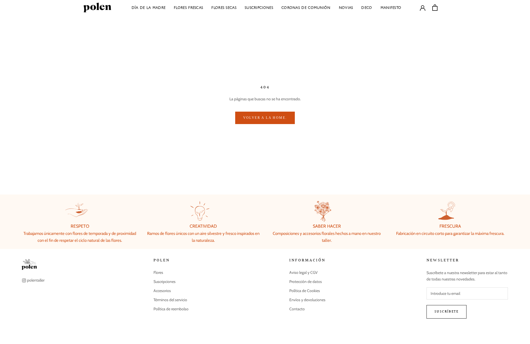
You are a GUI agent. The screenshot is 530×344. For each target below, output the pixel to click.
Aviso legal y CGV (303, 272)
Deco (366, 7)
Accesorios (162, 290)
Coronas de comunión (306, 7)
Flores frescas (188, 7)
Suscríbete (446, 311)
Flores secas (224, 7)
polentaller (35, 280)
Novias (346, 7)
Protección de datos (305, 281)
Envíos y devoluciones (307, 299)
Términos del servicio (170, 299)
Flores (158, 272)
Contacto (297, 308)
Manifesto (391, 7)
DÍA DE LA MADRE (149, 7)
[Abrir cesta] (435, 7)
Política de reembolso (171, 308)
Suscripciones (259, 7)
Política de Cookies (304, 290)
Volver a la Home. (265, 118)
